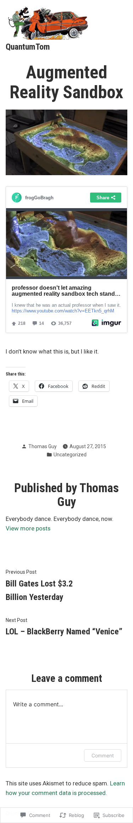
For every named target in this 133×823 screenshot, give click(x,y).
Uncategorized (70, 454)
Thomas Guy (42, 446)
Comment (103, 755)
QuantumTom (28, 47)
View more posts (28, 528)
